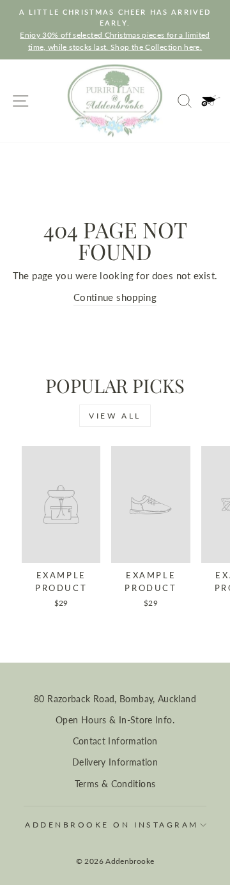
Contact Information (115, 741)
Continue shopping (115, 297)
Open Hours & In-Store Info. (115, 720)
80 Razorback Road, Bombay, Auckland (115, 699)
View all (115, 415)
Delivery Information (115, 762)
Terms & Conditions (115, 784)
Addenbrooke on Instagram (112, 824)
